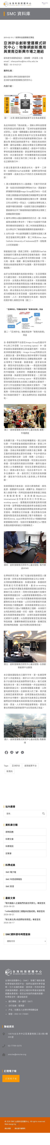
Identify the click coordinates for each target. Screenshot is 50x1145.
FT (17, 1124)
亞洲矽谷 (16, 766)
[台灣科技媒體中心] (17, 4)
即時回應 (9, 832)
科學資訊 (9, 846)
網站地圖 (8, 1128)
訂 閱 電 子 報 (11, 1079)
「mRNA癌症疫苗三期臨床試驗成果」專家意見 (24, 911)
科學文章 (9, 839)
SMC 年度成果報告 (14, 879)
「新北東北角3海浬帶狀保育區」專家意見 (22, 919)
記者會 (9, 853)
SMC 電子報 (11, 872)
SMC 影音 (10, 886)
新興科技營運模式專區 (24, 37)
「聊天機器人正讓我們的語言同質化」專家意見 (24, 903)
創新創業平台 (31, 766)
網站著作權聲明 (20, 1128)
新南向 (10, 771)
